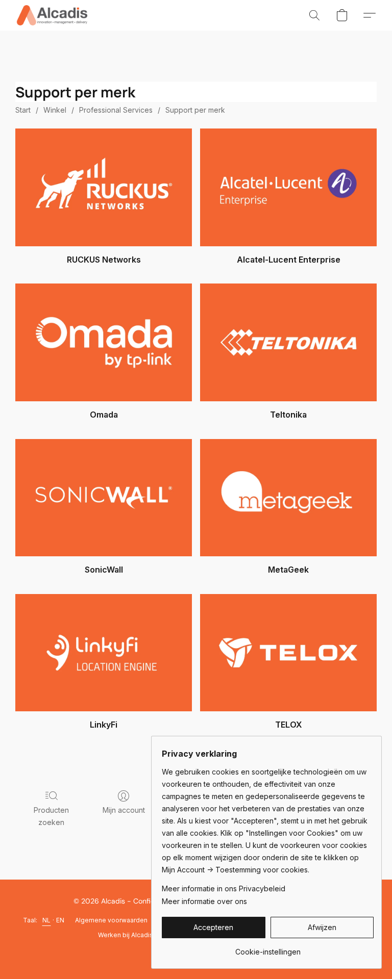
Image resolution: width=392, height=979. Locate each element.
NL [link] (46, 920)
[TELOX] (288, 653)
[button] (51, 15)
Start (23, 110)
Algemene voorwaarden (111, 920)
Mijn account (124, 810)
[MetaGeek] (288, 498)
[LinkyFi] (103, 653)
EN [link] (60, 920)
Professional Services (116, 110)
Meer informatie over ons (204, 901)
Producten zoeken (51, 816)
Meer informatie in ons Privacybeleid (223, 888)
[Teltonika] (288, 342)
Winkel (54, 110)
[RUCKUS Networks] (103, 187)
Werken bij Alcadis (125, 935)
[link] (268, 948)
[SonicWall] (103, 498)
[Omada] (103, 342)
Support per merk (195, 110)
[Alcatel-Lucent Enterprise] (288, 187)
